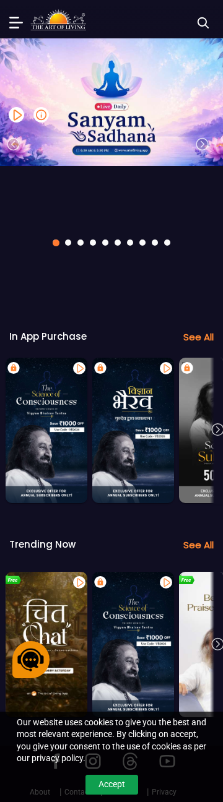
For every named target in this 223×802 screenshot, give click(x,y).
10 (167, 242)
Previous (14, 144)
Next (203, 144)
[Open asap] (31, 659)
